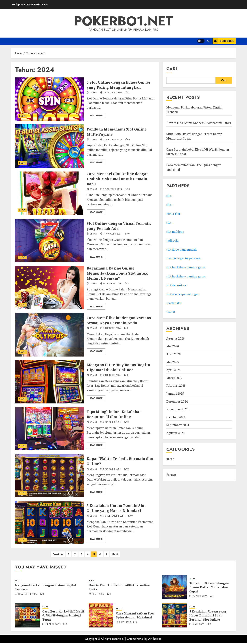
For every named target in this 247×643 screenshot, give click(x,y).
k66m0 (93, 92)
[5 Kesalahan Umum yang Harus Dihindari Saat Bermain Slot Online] (174, 615)
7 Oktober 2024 (112, 328)
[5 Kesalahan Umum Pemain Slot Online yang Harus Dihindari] (49, 522)
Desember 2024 (177, 401)
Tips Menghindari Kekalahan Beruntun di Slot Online (114, 414)
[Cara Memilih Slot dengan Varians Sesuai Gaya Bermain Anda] (49, 335)
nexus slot (173, 214)
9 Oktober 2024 (112, 283)
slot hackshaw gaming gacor (186, 267)
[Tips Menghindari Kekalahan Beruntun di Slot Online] (49, 428)
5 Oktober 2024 (112, 375)
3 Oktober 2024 (112, 422)
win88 (170, 312)
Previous (57, 554)
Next (115, 554)
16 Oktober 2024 (112, 92)
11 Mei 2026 (98, 594)
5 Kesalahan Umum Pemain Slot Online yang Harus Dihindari (116, 508)
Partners (171, 475)
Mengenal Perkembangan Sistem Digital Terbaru (45, 587)
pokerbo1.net (123, 21)
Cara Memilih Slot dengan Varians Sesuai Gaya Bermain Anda (119, 320)
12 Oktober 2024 (112, 189)
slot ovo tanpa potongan (183, 294)
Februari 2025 (176, 386)
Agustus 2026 (175, 338)
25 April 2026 (199, 596)
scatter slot (174, 303)
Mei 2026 (172, 346)
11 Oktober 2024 (112, 234)
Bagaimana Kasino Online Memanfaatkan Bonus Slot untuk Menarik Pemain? (117, 273)
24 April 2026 (53, 624)
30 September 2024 (114, 516)
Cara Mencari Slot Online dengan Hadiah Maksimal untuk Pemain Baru (118, 178)
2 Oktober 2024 (112, 469)
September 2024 (177, 425)
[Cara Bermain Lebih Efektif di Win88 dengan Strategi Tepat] (27, 615)
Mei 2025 (172, 362)
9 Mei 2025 (125, 622)
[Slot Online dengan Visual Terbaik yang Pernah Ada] (49, 240)
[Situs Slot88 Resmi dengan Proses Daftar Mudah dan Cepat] (174, 587)
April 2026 (173, 354)
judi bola (172, 240)
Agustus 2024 (175, 433)
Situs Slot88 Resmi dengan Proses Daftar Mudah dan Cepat (209, 587)
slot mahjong (175, 232)
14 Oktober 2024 (112, 139)
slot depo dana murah (181, 249)
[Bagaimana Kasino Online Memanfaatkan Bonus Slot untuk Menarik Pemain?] (49, 287)
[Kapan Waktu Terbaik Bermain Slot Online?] (49, 475)
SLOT (22, 116)
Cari (171, 69)
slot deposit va (176, 285)
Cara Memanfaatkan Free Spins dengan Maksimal (135, 615)
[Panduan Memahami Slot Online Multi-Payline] (49, 146)
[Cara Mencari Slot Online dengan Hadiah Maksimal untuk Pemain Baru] (49, 193)
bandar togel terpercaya (183, 258)
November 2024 (177, 409)
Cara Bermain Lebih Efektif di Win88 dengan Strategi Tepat (63, 615)
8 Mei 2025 (198, 624)
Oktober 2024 (175, 417)
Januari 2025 (175, 394)
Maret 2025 (174, 378)
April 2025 (173, 370)
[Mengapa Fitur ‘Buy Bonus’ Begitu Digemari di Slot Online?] (49, 381)
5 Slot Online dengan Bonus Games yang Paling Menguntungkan (119, 85)
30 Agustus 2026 (28, 594)
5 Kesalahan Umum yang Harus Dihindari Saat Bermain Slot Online (207, 615)
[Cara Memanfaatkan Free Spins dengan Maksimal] (101, 615)
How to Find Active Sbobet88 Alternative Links (198, 123)
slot (168, 196)
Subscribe (227, 41)
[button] (208, 41)
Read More (96, 115)
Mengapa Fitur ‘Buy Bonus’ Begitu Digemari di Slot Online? (118, 367)
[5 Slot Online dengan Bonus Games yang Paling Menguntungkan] (49, 99)
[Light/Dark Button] (201, 41)
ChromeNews (135, 639)
